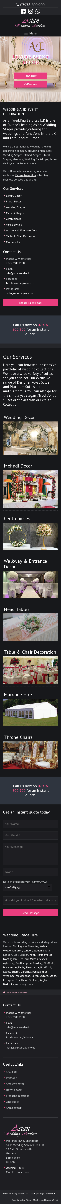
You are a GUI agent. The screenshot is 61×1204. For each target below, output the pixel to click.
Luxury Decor (14, 195)
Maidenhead (23, 976)
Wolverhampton (12, 950)
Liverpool (9, 980)
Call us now (30, 84)
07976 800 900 (32, 4)
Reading (37, 963)
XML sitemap (14, 1107)
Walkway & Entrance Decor (22, 230)
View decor (30, 75)
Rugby (43, 980)
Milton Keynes (38, 959)
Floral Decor (13, 201)
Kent (32, 954)
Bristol (15, 971)
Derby (21, 967)
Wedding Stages (15, 207)
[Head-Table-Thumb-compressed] (30, 627)
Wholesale (12, 1101)
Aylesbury (8, 963)
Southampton (24, 963)
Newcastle (32, 967)
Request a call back (30, 303)
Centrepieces (13, 219)
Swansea (35, 971)
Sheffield (49, 963)
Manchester (10, 967)
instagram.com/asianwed (20, 293)
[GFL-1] (30, 438)
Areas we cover (15, 1084)
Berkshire (8, 984)
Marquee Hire (14, 242)
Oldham (33, 980)
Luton (35, 976)
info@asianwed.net (17, 273)
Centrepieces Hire (25, 175)
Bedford (24, 959)
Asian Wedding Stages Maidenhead (24, 1200)
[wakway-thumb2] (30, 584)
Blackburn (22, 980)
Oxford (44, 976)
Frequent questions (17, 1096)
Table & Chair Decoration (21, 236)
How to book (14, 1090)
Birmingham (20, 946)
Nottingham (10, 959)
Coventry (33, 946)
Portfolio (11, 1078)
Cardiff (25, 971)
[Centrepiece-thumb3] (30, 536)
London (27, 950)
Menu (32, 33)
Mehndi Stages (15, 213)
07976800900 (16, 263)
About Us (11, 1072)
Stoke (52, 976)
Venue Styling (14, 224)
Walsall (44, 946)
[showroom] (30, 755)
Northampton (44, 954)
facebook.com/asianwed (20, 283)
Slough (37, 950)
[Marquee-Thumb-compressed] (30, 712)
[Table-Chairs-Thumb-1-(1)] (30, 670)
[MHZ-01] (30, 489)
